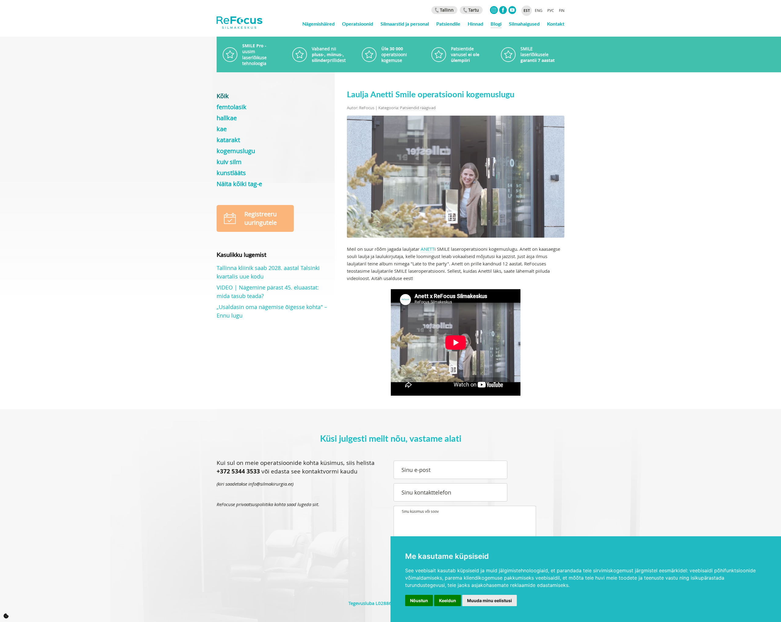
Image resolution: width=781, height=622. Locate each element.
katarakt (228, 140)
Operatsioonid (357, 23)
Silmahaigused (524, 23)
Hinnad (475, 23)
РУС (550, 10)
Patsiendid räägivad (418, 107)
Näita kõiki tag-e (239, 184)
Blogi (496, 23)
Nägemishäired (318, 23)
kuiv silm (229, 162)
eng (538, 10)
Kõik (223, 96)
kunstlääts (231, 173)
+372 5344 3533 (238, 471)
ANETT (427, 249)
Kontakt (555, 23)
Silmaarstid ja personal (404, 23)
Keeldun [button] (447, 600)
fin (561, 10)
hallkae (227, 118)
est (527, 10)
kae (222, 129)
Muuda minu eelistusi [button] (489, 600)
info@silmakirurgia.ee (270, 484)
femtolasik (232, 107)
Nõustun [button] (419, 600)
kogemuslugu (236, 151)
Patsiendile (448, 23)
